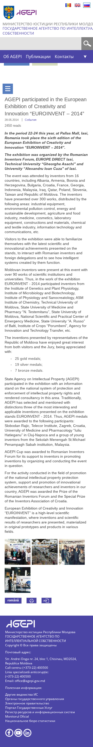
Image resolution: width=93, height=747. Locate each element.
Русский (87, 5)
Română (68, 5)
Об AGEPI (12, 56)
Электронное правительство (27, 703)
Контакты (64, 56)
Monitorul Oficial (17, 716)
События (30, 119)
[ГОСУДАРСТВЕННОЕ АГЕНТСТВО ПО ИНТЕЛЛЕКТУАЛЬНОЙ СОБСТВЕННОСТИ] (21, 21)
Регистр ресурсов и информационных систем (40, 712)
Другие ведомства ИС (21, 694)
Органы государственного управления (34, 699)
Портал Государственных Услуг (28, 707)
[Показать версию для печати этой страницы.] (31, 600)
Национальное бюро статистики (30, 721)
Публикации (38, 56)
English (77, 5)
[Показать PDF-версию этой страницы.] (46, 600)
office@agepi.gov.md (30, 681)
